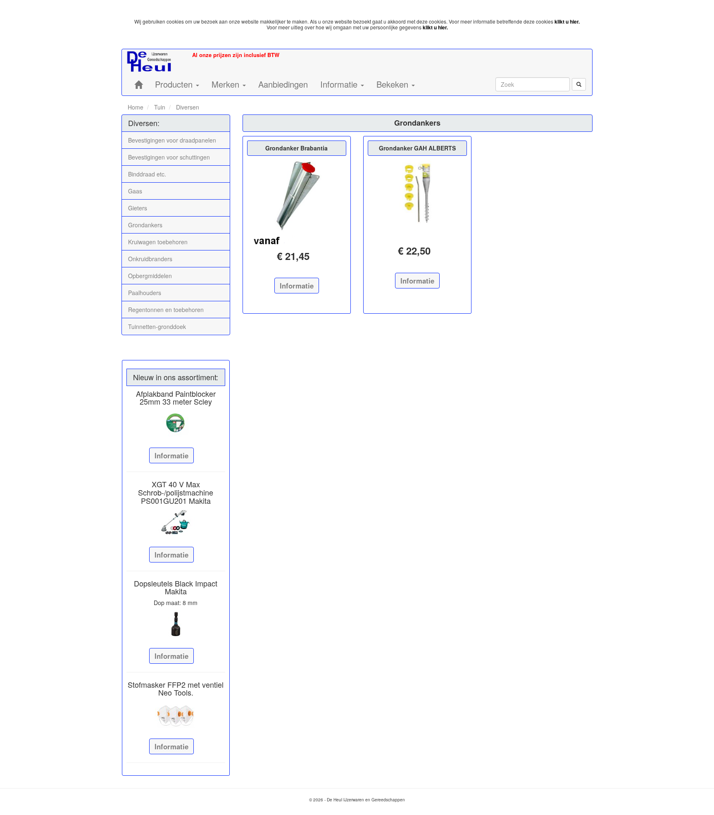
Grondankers (145, 225)
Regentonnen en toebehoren (166, 309)
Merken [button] (227, 84)
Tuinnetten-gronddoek (157, 326)
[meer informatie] (296, 195)
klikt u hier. (567, 21)
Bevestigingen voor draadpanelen (172, 140)
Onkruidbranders (150, 259)
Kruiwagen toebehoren (158, 242)
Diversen (186, 107)
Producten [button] (175, 84)
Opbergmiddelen (150, 276)
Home (135, 107)
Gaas (135, 191)
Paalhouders (144, 292)
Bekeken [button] (393, 84)
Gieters (137, 208)
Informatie (171, 455)
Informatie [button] (340, 84)
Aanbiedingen (283, 84)
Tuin (158, 107)
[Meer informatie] (175, 423)
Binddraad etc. (147, 174)
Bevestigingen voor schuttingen (169, 157)
